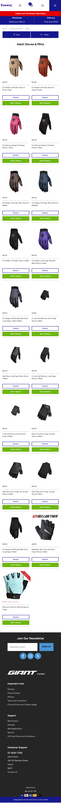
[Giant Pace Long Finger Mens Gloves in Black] (15, 354)
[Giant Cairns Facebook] (23, 656)
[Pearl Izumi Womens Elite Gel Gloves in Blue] (15, 585)
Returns (11, 697)
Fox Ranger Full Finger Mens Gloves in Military (15, 204)
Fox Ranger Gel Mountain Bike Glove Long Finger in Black (15, 550)
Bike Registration (15, 729)
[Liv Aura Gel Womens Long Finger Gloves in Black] (45, 354)
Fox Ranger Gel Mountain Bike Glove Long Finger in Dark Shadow (15, 319)
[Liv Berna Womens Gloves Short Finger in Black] (15, 412)
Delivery (11, 689)
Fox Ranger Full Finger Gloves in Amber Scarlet (43, 89)
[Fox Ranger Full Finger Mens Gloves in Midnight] (45, 181)
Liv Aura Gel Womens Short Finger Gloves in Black (44, 319)
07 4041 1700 (15, 752)
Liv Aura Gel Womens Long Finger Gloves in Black (44, 377)
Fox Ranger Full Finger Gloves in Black (15, 261)
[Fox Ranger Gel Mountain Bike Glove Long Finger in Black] (15, 528)
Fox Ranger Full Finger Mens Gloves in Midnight (45, 204)
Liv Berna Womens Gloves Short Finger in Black (14, 435)
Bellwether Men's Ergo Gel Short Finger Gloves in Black (43, 550)
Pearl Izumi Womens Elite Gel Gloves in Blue (15, 608)
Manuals (11, 725)
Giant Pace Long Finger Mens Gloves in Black (15, 377)
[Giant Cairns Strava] (38, 656)
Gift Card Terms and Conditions (21, 736)
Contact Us (12, 772)
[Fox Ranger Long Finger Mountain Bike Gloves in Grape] (45, 239)
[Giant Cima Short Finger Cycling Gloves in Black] (45, 412)
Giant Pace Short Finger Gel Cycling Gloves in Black (15, 493)
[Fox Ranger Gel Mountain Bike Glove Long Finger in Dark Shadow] (15, 297)
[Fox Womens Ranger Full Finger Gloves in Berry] (15, 123)
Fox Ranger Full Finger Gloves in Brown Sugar (13, 89)
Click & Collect (14, 693)
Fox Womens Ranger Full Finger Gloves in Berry (13, 146)
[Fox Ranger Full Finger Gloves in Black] (15, 239)
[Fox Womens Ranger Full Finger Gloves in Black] (45, 123)
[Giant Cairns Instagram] (30, 656)
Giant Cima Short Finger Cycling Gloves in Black (43, 435)
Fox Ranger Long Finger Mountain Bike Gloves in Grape (44, 262)
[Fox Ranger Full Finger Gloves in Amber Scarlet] (45, 66)
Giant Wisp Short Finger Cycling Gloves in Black (43, 493)
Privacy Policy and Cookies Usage (22, 704)
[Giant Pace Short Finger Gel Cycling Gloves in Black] (15, 470)
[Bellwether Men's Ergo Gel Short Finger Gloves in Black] (45, 528)
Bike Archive (13, 721)
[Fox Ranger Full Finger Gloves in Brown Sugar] (15, 66)
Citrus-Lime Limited (40, 800)
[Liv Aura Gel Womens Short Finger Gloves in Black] (45, 297)
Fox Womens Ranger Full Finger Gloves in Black (43, 146)
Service (11, 732)
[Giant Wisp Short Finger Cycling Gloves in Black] (45, 470)
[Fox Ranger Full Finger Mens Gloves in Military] (15, 181)
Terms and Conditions (17, 701)
